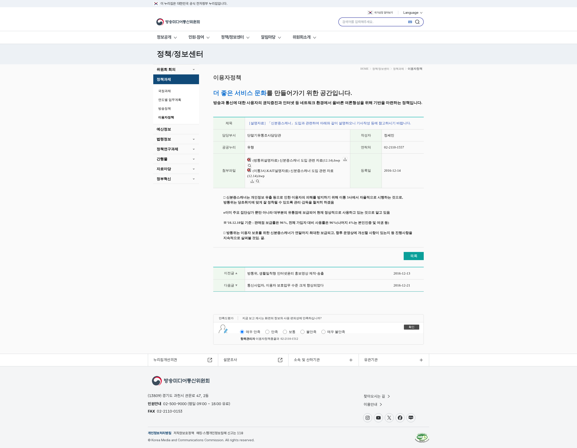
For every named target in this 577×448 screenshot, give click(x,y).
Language (411, 13)
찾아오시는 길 (375, 396)
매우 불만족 (336, 332)
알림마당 (268, 37)
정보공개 (164, 37)
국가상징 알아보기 (383, 12)
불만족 (311, 332)
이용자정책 (166, 117)
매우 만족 (253, 332)
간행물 (162, 159)
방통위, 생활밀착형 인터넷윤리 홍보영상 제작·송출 (285, 273)
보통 (292, 332)
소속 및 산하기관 (307, 360)
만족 (274, 332)
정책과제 (164, 79)
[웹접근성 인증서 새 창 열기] (422, 435)
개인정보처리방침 (159, 433)
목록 (413, 256)
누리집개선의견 (165, 360)
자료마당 (164, 169)
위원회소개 (302, 37)
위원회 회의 (166, 69)
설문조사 (230, 360)
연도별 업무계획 (169, 100)
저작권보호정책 (184, 433)
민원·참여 (196, 37)
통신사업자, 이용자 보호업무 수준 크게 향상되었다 (285, 285)
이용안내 (371, 404)
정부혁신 (164, 179)
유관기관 (371, 360)
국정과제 (164, 91)
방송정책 (164, 108)
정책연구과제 (167, 149)
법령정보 (164, 139)
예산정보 (164, 129)
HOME (364, 68)
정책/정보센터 (232, 37)
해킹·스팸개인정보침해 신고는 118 (219, 433)
